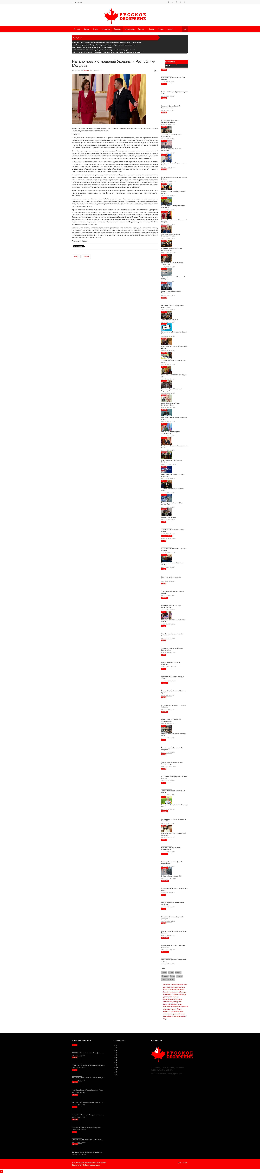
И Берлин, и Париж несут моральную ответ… (174, 164)
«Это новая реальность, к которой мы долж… (174, 347)
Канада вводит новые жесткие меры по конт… (173, 932)
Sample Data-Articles (167, 536)
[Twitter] (172, 2)
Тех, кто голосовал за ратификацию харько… (173, 361)
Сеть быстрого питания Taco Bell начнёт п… (172, 635)
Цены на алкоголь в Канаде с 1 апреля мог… (87, 1140)
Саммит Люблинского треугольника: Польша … (173, 192)
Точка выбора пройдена (169, 319)
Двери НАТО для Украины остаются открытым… (173, 475)
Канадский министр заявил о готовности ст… (171, 848)
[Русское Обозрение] (172, 1053)
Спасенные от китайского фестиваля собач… (173, 734)
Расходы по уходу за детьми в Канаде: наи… (174, 806)
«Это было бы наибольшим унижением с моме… (170, 235)
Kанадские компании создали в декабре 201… (172, 918)
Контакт (79, 2)
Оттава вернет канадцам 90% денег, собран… (173, 706)
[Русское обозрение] (125, 16)
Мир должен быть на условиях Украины (171, 461)
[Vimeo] (116, 1072)
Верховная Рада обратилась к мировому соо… (171, 390)
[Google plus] (176, 2)
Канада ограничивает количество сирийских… (172, 903)
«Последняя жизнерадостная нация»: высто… (174, 777)
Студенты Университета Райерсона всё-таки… (173, 946)
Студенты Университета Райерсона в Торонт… (173, 960)
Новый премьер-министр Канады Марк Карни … (88, 1065)
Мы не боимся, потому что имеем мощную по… (173, 206)
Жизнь (161, 29)
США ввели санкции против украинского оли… (170, 404)
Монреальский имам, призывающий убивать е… (173, 834)
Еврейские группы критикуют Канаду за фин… (87, 1152)
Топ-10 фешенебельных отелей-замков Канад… (172, 763)
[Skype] (116, 1070)
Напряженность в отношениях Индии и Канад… (174, 333)
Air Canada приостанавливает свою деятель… (173, 78)
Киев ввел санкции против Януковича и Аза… (174, 418)
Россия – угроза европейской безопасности (171, 292)
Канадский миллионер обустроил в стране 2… (173, 620)
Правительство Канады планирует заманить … (172, 677)
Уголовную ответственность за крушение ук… (171, 135)
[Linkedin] (116, 1057)
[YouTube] (116, 1055)
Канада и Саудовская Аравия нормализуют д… (88, 1102)
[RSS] (116, 1045)
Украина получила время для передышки (171, 149)
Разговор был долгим (168, 517)
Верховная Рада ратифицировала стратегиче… (172, 306)
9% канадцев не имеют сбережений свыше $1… (173, 820)
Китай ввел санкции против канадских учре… (174, 92)
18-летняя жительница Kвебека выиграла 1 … (172, 649)
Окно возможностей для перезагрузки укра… (174, 375)
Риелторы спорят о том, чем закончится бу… (171, 720)
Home (78, 29)
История (152, 29)
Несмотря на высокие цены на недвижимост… (172, 863)
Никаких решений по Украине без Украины (172, 563)
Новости (170, 29)
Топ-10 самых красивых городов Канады (172, 592)
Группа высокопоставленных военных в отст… (174, 178)
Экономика (105, 29)
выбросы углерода (168, 979)
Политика (117, 29)
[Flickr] (116, 1062)
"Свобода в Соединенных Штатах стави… (172, 489)
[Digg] (117, 1067)
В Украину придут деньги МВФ (171, 876)
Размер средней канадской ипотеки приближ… (173, 692)
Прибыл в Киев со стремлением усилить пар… (172, 263)
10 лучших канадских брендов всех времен (173, 530)
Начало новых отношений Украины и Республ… (174, 221)
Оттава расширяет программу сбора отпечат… (173, 549)
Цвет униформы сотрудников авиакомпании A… (171, 578)
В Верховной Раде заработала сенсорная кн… (171, 249)
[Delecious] (116, 1075)
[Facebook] (168, 2)
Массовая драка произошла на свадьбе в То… (172, 749)
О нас (74, 2)
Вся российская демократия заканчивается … (170, 432)
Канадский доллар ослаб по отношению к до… (171, 107)
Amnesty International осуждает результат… (86, 1127)
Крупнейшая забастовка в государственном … (170, 121)
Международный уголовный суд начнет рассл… (172, 504)
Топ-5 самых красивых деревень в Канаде (173, 791)
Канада (86, 29)
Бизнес (141, 29)
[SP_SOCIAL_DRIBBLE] (184, 2)
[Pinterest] (180, 2)
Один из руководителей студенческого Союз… (174, 889)
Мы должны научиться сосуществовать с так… (174, 447)
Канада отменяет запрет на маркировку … (170, 663)
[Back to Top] (1, 1171)
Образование (130, 29)
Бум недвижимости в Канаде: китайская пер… (171, 606)
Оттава (95, 29)
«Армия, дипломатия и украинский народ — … (173, 278)
